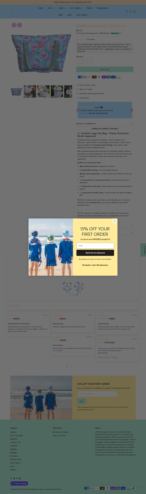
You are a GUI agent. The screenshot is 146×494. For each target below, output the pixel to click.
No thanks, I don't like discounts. (95, 265)
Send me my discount (95, 253)
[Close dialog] (115, 221)
